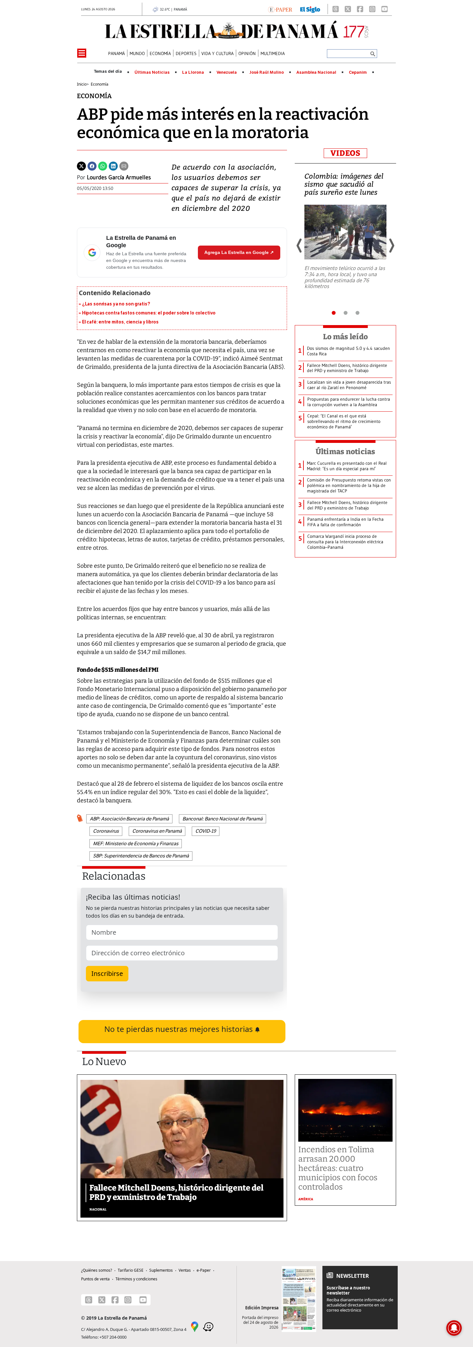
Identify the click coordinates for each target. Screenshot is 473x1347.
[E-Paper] (280, 9)
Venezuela (227, 72)
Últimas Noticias (152, 72)
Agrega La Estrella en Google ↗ (239, 252)
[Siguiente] (391, 246)
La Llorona (193, 72)
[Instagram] (372, 9)
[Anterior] (300, 246)
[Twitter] (81, 165)
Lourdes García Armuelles (119, 177)
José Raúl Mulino (266, 72)
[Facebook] (360, 9)
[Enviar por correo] (123, 165)
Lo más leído (345, 336)
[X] (348, 9)
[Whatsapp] (102, 165)
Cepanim (358, 72)
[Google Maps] (195, 1326)
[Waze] (208, 1326)
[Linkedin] (113, 165)
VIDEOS (345, 153)
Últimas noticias (346, 451)
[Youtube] (384, 9)
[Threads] (335, 9)
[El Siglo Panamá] (310, 9)
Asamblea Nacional (316, 72)
